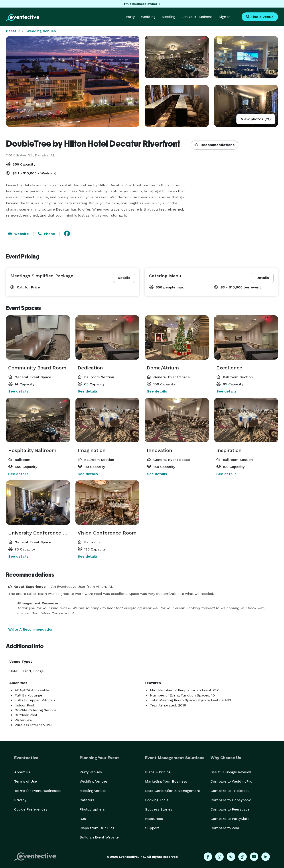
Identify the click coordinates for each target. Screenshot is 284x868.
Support (152, 828)
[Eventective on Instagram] (219, 856)
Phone (49, 234)
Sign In (225, 17)
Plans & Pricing (158, 772)
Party (130, 17)
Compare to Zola (225, 828)
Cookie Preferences (30, 809)
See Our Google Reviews (231, 772)
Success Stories (158, 809)
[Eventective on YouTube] (254, 856)
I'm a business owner (140, 4)
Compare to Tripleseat (230, 791)
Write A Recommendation (30, 629)
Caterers (87, 800)
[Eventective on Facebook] (208, 856)
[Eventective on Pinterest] (231, 856)
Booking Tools (156, 800)
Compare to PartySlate (230, 819)
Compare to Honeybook (231, 800)
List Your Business (197, 17)
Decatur (13, 31)
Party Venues (91, 772)
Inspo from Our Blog (97, 828)
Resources (154, 819)
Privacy (20, 800)
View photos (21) (256, 119)
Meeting (168, 17)
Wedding (148, 17)
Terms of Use (25, 781)
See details (18, 391)
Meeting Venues (93, 791)
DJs (83, 819)
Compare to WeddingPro (231, 781)
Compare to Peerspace (230, 809)
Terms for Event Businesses (37, 791)
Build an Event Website (99, 837)
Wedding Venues (41, 31)
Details (124, 278)
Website (21, 234)
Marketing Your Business (166, 781)
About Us (22, 772)
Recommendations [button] (217, 145)
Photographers (92, 809)
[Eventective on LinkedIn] (265, 856)
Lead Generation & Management (172, 791)
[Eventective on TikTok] (242, 856)
